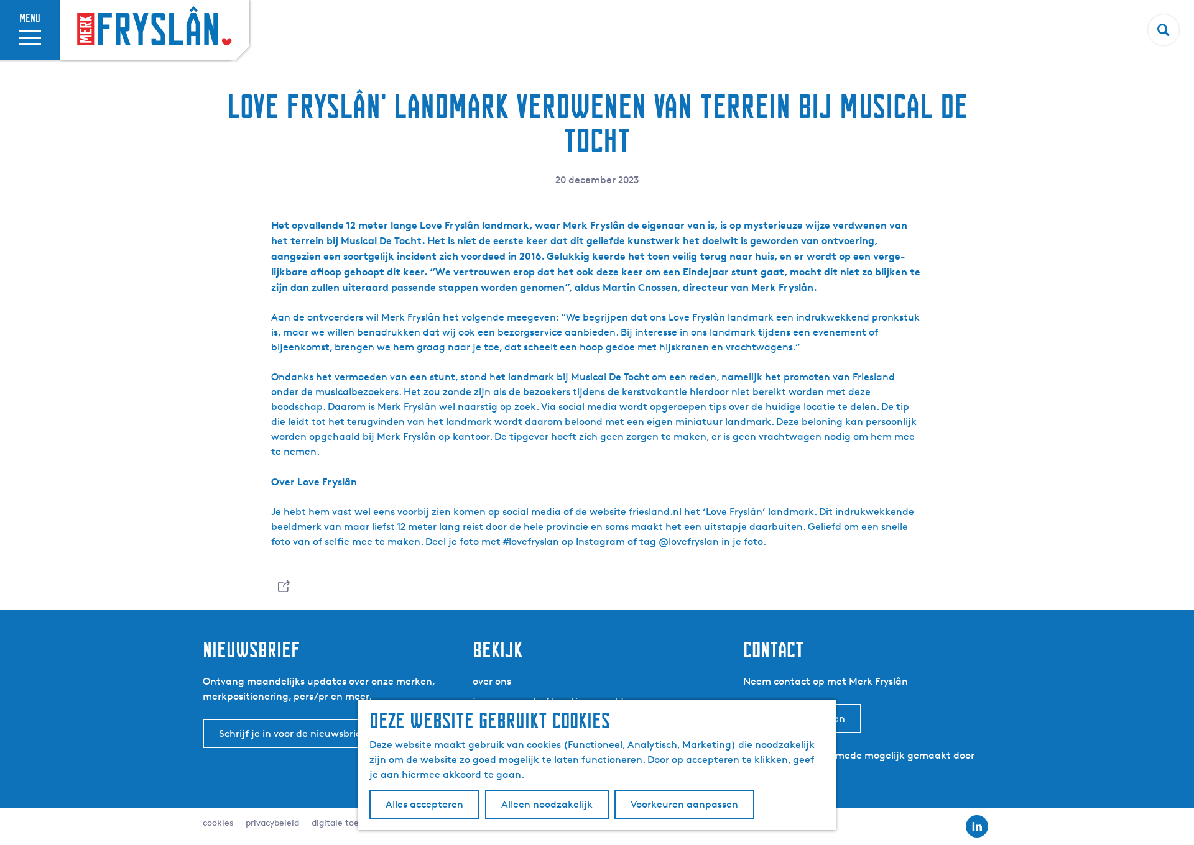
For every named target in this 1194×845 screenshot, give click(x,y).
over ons (492, 681)
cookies (218, 822)
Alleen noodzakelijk (547, 804)
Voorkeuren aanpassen (684, 804)
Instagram (600, 541)
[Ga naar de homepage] (154, 27)
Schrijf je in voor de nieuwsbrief (292, 733)
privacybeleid (272, 822)
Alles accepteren (424, 804)
